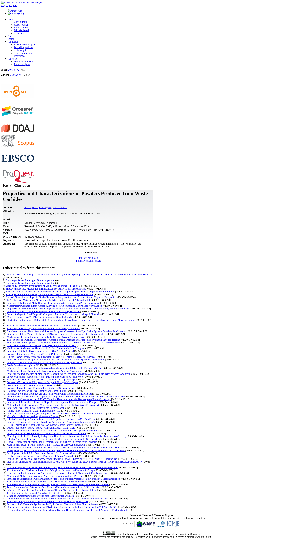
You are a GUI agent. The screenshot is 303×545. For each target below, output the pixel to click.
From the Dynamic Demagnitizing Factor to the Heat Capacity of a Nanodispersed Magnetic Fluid (55, 359)
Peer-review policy (23, 61)
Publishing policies (23, 47)
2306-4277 (15, 75)
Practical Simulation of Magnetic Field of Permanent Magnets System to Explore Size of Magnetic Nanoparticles (62, 297)
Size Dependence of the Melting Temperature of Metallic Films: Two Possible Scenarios (49, 294)
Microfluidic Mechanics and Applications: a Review (33, 416)
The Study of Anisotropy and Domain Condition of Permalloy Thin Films (43, 328)
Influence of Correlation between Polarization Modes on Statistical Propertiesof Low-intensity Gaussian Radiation (63, 478)
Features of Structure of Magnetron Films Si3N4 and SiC (35, 354)
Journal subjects (22, 64)
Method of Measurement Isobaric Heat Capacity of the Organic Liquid (42, 379)
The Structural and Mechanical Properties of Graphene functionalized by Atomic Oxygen (51, 470)
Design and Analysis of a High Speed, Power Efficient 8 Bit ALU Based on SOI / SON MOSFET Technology (62, 459)
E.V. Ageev (45, 207)
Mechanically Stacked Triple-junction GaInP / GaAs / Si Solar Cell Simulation (46, 444)
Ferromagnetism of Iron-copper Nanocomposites (30, 280)
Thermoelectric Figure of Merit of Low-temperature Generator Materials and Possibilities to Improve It (58, 484)
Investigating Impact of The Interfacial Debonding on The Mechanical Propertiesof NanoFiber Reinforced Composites (66, 450)
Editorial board (21, 30)
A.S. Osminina (60, 207)
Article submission (23, 53)
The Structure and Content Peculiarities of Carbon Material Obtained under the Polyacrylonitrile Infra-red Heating (63, 339)
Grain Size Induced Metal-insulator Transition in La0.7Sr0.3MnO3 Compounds (46, 433)
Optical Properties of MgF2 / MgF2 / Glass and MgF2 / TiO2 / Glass (41, 427)
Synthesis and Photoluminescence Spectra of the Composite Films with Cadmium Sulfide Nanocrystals (58, 473)
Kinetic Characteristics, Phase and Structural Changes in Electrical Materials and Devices (51, 356)
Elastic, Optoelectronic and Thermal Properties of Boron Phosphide (40, 456)
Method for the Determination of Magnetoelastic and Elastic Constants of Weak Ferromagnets (53, 405)
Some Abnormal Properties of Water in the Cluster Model (35, 408)
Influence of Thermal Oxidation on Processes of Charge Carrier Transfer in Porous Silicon (51, 490)
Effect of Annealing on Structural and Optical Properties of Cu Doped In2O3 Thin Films (51, 419)
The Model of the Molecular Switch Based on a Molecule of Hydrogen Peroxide (47, 481)
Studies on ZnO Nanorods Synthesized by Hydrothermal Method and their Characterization (52, 504)
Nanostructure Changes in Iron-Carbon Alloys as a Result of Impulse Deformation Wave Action (54, 305)
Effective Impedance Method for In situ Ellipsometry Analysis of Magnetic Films (46, 288)
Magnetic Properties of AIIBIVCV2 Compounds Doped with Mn (39, 317)
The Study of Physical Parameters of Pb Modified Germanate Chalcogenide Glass (47, 501)
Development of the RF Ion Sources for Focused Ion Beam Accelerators (43, 453)
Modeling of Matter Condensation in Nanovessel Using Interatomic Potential (45, 476)
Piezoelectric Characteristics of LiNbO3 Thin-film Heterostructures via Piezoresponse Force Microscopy (59, 399)
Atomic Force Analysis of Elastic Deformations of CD (34, 410)
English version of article (88, 260)
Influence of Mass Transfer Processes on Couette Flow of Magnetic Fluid (43, 311)
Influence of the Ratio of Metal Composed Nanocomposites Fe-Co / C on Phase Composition (53, 303)
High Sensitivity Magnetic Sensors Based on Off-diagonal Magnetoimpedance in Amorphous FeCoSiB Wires (60, 291)
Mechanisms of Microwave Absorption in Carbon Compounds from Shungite (45, 348)
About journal (21, 24)
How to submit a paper (25, 44)
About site (19, 33)
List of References (88, 252)
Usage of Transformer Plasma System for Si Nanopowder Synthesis (40, 495)
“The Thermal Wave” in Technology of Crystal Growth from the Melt (41, 345)
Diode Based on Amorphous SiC (23, 365)
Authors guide (21, 50)
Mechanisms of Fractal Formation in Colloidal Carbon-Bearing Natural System (46, 337)
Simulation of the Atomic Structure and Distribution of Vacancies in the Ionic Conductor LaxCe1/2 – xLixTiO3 (62, 507)
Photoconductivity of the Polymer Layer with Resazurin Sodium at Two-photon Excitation (52, 430)
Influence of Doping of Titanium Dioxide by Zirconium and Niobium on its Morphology (51, 422)
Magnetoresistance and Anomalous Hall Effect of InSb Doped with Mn (42, 325)
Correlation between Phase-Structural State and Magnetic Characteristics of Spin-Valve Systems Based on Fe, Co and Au (67, 331)
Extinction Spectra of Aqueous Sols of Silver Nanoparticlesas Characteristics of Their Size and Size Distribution (62, 467)
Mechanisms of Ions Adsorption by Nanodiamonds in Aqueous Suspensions (44, 371)
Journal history (21, 27)
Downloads (19, 56)
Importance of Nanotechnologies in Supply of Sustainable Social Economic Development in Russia (56, 413)
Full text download (88, 258)
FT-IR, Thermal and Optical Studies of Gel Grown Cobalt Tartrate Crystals (44, 425)
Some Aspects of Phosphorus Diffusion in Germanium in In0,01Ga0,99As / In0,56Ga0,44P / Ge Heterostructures (63, 342)
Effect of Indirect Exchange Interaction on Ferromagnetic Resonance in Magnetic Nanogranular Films (57, 498)
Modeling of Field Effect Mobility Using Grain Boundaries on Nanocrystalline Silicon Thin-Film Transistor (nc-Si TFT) (66, 436)
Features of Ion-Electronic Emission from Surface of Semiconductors (41, 388)
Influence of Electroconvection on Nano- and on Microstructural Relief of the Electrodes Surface (55, 368)
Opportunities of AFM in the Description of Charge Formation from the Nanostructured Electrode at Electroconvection (66, 396)
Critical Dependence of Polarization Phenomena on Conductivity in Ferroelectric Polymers (52, 442)
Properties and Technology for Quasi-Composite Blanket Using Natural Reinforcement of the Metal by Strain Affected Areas (69, 308)
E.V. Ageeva (31, 207)
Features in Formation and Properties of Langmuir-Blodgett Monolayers (42, 382)
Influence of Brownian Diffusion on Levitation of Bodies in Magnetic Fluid (44, 362)
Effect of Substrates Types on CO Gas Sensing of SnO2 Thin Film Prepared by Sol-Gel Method (54, 439)
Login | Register (9, 5)
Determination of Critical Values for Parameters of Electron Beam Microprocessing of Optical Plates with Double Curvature (68, 510)
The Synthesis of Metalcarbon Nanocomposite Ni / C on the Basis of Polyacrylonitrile (48, 300)
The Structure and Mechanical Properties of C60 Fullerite (35, 493)
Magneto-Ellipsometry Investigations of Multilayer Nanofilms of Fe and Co (43, 286)
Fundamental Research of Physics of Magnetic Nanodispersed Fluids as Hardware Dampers (52, 402)
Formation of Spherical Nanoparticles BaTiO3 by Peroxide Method (40, 351)
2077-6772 (13, 69)
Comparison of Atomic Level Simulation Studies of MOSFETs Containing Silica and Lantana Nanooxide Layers (63, 447)
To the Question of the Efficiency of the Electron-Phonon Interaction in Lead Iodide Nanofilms (54, 487)
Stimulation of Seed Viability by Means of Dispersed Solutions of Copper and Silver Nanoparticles (56, 334)
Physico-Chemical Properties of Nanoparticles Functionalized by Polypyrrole (45, 376)
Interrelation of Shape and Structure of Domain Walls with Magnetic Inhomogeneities (49, 393)
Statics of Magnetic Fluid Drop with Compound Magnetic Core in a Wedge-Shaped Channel (53, 314)
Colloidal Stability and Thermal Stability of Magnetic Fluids (36, 390)
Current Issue (20, 21)
